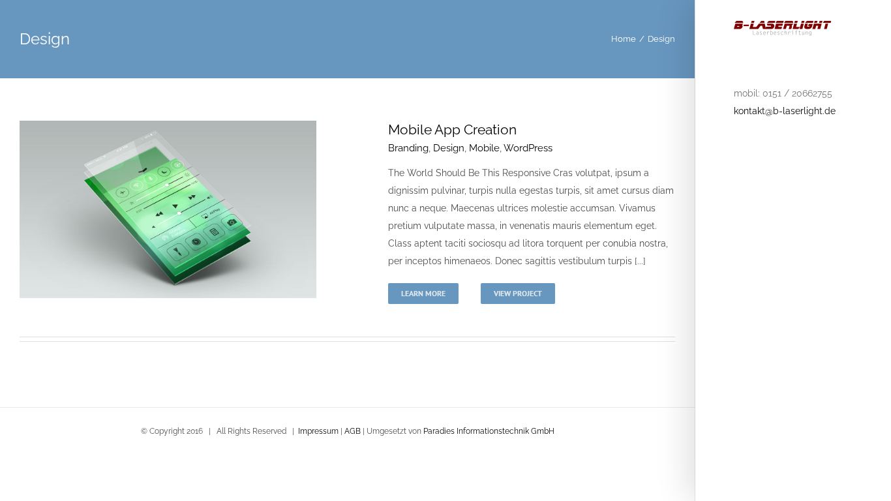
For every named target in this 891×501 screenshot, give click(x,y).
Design (448, 148)
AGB (352, 431)
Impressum (318, 431)
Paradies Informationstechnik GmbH (488, 431)
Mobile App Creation (452, 129)
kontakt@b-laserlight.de (785, 111)
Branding (408, 148)
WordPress (528, 148)
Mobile (484, 148)
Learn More (423, 293)
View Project (518, 293)
